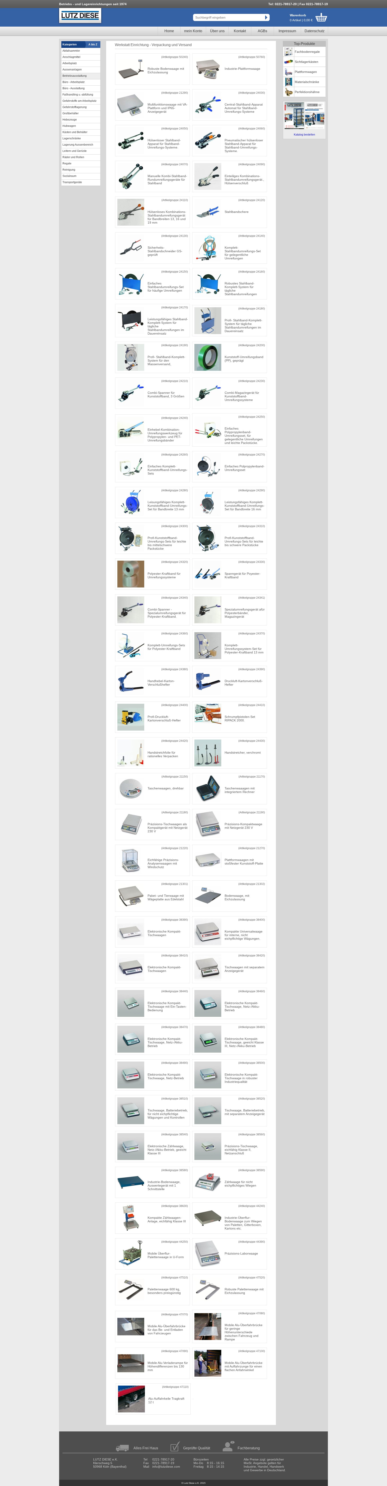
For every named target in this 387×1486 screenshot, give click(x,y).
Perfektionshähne (307, 92)
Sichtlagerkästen (306, 62)
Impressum (287, 31)
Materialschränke (307, 82)
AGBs (262, 31)
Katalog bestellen (304, 134)
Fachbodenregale (307, 51)
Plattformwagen (306, 72)
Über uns (217, 31)
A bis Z (92, 44)
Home (169, 31)
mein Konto (193, 31)
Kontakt (240, 31)
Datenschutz (315, 31)
